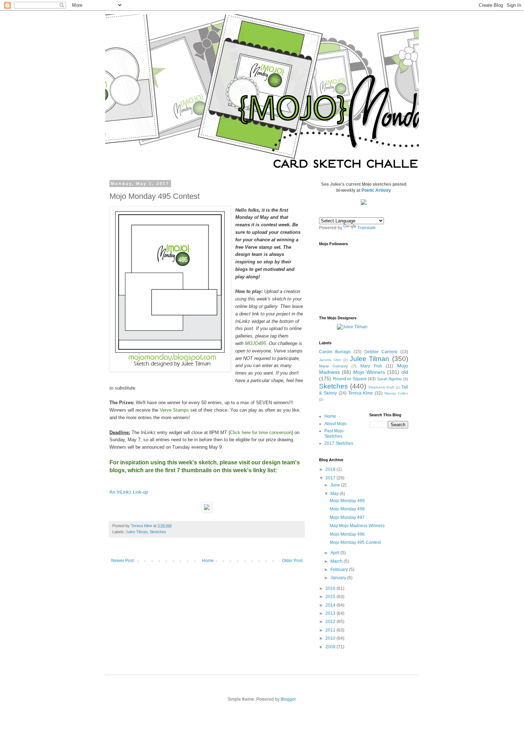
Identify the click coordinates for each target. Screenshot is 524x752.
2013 (331, 613)
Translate (367, 227)
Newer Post (122, 560)
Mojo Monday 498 (347, 508)
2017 (331, 477)
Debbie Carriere (380, 351)
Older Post (292, 560)
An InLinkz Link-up (128, 492)
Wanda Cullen (396, 393)
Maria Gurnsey (333, 366)
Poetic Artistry (376, 190)
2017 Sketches (338, 443)
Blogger (288, 699)
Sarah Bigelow (389, 379)
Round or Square (350, 378)
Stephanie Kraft (381, 387)
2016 (331, 588)
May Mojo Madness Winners (357, 525)
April (335, 552)
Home (208, 560)
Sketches (158, 532)
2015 (331, 596)
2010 (331, 638)
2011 (331, 630)
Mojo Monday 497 (347, 517)
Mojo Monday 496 (347, 534)
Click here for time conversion (261, 432)
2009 (331, 646)
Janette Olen (330, 360)
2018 (331, 469)
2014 (331, 605)
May (335, 493)
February (339, 569)
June (335, 485)
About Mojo (335, 423)
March (337, 561)
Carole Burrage (335, 351)
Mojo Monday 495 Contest (355, 542)
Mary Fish (371, 366)
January (338, 577)
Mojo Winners (369, 372)
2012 (331, 621)
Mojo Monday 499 (347, 500)
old (404, 372)
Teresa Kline (360, 393)
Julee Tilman (137, 532)
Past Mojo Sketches (334, 433)
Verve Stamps (174, 410)
